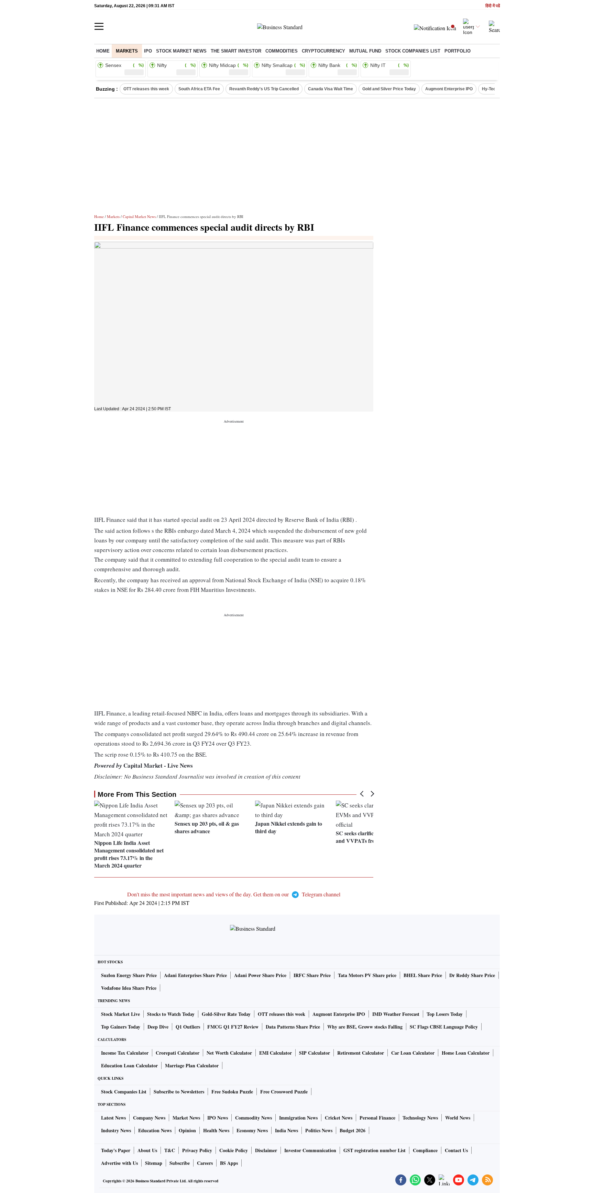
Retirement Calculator (360, 1052)
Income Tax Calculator (124, 1052)
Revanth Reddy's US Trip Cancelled (264, 89)
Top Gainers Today (120, 1026)
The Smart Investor (236, 51)
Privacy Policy (197, 1150)
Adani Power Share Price (260, 975)
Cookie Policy (233, 1150)
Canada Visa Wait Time (330, 89)
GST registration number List (374, 1150)
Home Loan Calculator (466, 1052)
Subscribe (179, 1163)
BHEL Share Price (423, 975)
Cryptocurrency (323, 51)
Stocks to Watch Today (171, 1014)
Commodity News (253, 1117)
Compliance (425, 1150)
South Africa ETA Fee (199, 89)
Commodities (281, 51)
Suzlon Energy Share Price (129, 975)
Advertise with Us (119, 1163)
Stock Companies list (412, 51)
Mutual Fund (365, 51)
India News (286, 1130)
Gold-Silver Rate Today (226, 1014)
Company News (149, 1117)
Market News (186, 1117)
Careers (205, 1163)
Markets (127, 51)
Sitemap (153, 1163)
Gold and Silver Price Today (389, 89)
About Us (147, 1150)
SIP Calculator (314, 1052)
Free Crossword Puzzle (284, 1091)
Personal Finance (377, 1117)
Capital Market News (139, 216)
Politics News (318, 1130)
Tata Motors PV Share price (367, 975)
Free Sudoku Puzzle (232, 1091)
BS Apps (229, 1163)
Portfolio (457, 51)
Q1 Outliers (188, 1026)
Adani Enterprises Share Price (195, 975)
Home (103, 51)
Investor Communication (310, 1150)
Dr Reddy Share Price (472, 975)
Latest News (113, 1117)
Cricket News (338, 1117)
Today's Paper (115, 1150)
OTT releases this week (146, 89)
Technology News (420, 1117)
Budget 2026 (352, 1130)
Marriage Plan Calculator (192, 1065)
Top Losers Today (445, 1014)
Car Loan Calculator (412, 1052)
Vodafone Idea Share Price (128, 987)
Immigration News (298, 1117)
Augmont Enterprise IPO (449, 89)
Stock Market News (181, 51)
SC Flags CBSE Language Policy (444, 1026)
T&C (169, 1150)
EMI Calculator (275, 1052)
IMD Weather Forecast (395, 1014)
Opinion (187, 1130)
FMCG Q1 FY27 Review (232, 1026)
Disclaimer (266, 1150)
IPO (148, 51)
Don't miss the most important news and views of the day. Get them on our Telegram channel (233, 894)
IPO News (217, 1117)
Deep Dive (157, 1026)
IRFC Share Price (312, 975)
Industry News (116, 1130)
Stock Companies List (123, 1091)
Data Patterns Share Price (293, 1026)
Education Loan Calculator (129, 1065)
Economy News (252, 1130)
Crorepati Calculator (177, 1052)
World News (457, 1117)
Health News (216, 1130)
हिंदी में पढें (492, 6)
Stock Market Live (120, 1014)
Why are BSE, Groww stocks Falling (365, 1026)
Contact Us (456, 1150)
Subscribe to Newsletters (179, 1091)
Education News (155, 1130)
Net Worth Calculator (229, 1052)
